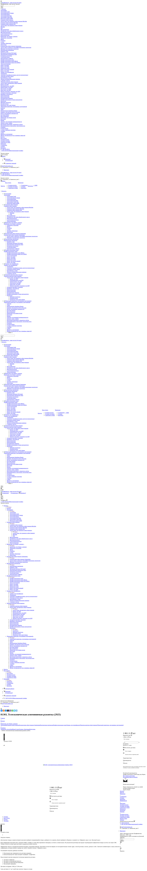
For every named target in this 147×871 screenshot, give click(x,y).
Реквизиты (123, 809)
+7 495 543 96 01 (5, 149)
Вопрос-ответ (123, 818)
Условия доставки (124, 806)
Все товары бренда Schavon (130, 777)
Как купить (10, 673)
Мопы (13, 729)
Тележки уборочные (24, 729)
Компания (9, 681)
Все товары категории (129, 775)
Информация (123, 800)
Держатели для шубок (6, 729)
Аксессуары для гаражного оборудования (24, 533)
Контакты (122, 799)
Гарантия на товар (125, 807)
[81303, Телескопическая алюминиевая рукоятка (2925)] (60, 765)
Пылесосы (15, 630)
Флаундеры (32, 729)
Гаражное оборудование (16, 525)
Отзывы (6, 816)
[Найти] (2, 7)
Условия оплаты (124, 804)
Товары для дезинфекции (16, 593)
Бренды (122, 792)
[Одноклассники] (4, 710)
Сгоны (17, 729)
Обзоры (122, 820)
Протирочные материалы (16, 566)
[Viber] (10, 710)
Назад (9, 507)
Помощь (122, 811)
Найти (122, 840)
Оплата (6, 819)
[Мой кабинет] (1, 488)
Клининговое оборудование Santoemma (20, 559)
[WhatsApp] (12, 710)
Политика (122, 810)
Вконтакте (6, 170)
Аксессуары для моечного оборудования (23, 610)
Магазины (122, 803)
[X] (8, 710)
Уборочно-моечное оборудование (18, 606)
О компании (123, 796)
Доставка (6, 820)
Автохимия (13, 512)
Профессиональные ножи (16, 578)
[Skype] (14, 710)
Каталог (9, 508)
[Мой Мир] (6, 710)
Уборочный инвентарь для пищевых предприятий (23, 639)
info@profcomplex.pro (7, 166)
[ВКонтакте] (1, 710)
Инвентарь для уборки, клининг (18, 547)
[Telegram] (16, 710)
